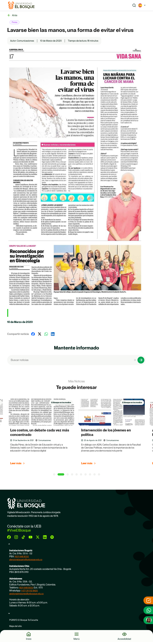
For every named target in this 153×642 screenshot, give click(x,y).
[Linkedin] (53, 334)
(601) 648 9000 (22, 556)
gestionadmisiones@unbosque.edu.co (26, 593)
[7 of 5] (85, 474)
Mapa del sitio (15, 626)
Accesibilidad (124, 639)
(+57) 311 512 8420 (29, 590)
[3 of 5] (66, 474)
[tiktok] (23, 537)
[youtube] (30, 537)
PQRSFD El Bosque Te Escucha (23, 620)
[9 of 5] (94, 474)
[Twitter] (39, 334)
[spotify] (52, 537)
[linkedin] (45, 537)
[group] (65, 433)
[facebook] (9, 537)
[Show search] (134, 5)
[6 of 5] (81, 474)
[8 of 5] (90, 474)
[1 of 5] (54, 474)
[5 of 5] (76, 474)
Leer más (36, 463)
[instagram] (16, 537)
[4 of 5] (72, 474)
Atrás (14, 15)
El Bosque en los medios (82, 403)
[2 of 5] (59, 474)
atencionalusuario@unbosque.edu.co (25, 559)
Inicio (28, 639)
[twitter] (37, 537)
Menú (77, 639)
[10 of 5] (99, 474)
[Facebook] (33, 334)
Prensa (14, 22)
